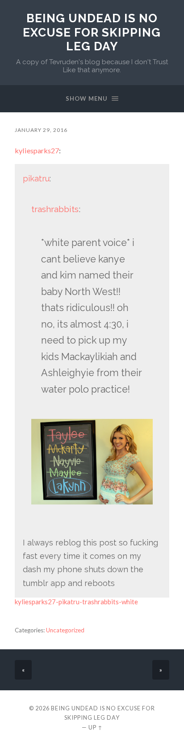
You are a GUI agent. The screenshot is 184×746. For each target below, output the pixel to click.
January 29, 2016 (41, 130)
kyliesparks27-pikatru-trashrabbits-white (76, 602)
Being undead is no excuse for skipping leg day (92, 32)
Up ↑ (95, 727)
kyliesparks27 (37, 150)
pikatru (36, 178)
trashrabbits (55, 209)
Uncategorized (65, 630)
